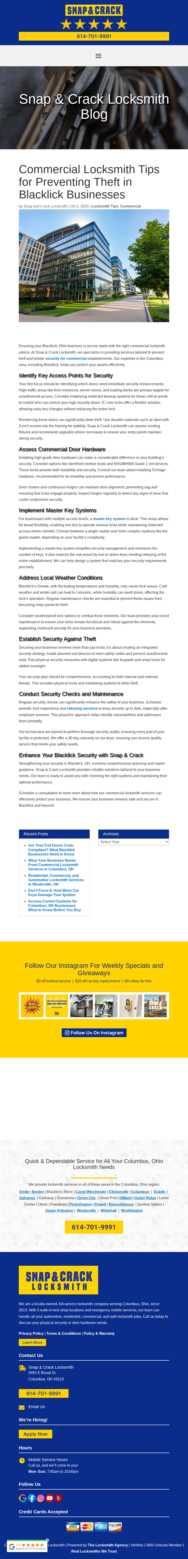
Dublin (160, 1192)
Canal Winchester (90, 1192)
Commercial (130, 206)
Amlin (24, 1192)
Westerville (86, 1211)
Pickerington (80, 1204)
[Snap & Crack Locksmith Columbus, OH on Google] (23, 1501)
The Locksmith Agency (108, 1545)
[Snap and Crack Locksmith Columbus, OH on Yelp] (59, 1501)
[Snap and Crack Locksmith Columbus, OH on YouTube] (50, 1501)
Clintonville (118, 1192)
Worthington (132, 1211)
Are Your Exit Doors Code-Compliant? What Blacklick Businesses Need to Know (51, 849)
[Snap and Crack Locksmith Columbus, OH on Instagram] (41, 1501)
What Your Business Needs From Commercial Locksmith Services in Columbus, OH (53, 864)
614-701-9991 (94, 36)
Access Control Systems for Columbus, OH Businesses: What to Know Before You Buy (54, 905)
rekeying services (82, 708)
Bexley (38, 1192)
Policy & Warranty (99, 1333)
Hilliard (125, 1198)
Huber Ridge (145, 1198)
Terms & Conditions (63, 1333)
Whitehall (108, 1211)
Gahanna (27, 1198)
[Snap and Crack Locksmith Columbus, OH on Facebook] (32, 1501)
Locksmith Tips (104, 206)
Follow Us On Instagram (97, 1033)
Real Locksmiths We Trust (94, 1551)
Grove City (86, 1198)
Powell (100, 1204)
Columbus (140, 1192)
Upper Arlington (59, 1211)
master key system (109, 519)
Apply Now (35, 1434)
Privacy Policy (31, 1333)
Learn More (32, 1342)
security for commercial (66, 358)
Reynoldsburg (121, 1204)
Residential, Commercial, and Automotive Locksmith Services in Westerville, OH (56, 880)
